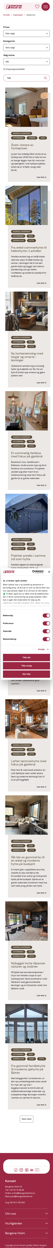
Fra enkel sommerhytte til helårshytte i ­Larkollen (28, 249)
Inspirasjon (18, 15)
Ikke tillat (26, 674)
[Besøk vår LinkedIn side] (31, 1169)
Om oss (10, 1213)
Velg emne (9, 55)
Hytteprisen (18, 138)
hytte (31, 549)
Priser (6, 27)
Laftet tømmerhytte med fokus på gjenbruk (28, 762)
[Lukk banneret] (49, 572)
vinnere (32, 138)
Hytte (31, 240)
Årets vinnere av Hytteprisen (22, 146)
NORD (31, 1059)
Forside (6, 15)
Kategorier (9, 41)
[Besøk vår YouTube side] (37, 1169)
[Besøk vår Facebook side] (16, 1169)
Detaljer (41, 649)
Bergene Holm (15, 1233)
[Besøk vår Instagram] (21, 1169)
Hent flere (26, 1119)
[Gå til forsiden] (14, 6)
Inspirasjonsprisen (21, 133)
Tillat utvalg (26, 666)
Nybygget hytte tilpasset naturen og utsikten (28, 964)
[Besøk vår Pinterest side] (27, 1169)
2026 (43, 138)
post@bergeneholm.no (21, 1196)
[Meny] (45, 7)
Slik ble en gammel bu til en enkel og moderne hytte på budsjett (27, 860)
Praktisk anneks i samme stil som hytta (28, 557)
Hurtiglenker (13, 1223)
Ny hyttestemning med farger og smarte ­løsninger (27, 356)
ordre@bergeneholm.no (23, 1193)
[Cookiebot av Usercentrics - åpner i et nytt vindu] (32, 571)
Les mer (41, 177)
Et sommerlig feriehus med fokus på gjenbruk (27, 454)
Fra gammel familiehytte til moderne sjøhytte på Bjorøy (28, 1069)
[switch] (46, 623)
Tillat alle (26, 657)
